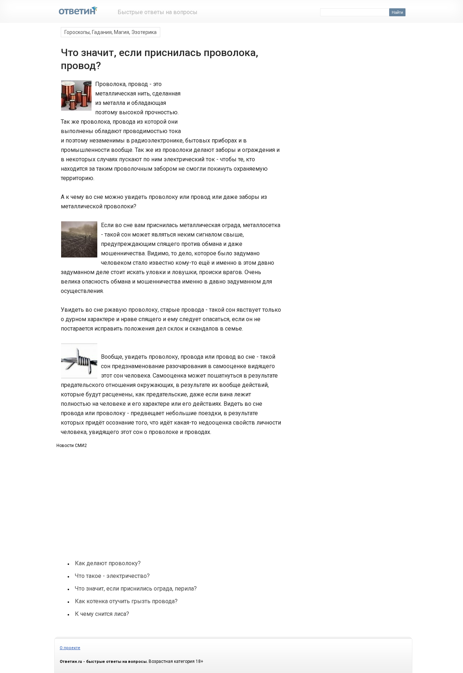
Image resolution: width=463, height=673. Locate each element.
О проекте (70, 648)
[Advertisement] (231, 106)
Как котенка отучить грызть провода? (126, 601)
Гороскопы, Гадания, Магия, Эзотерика (110, 32)
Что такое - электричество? (112, 575)
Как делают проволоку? (108, 563)
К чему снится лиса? (102, 613)
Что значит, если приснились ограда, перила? (136, 588)
